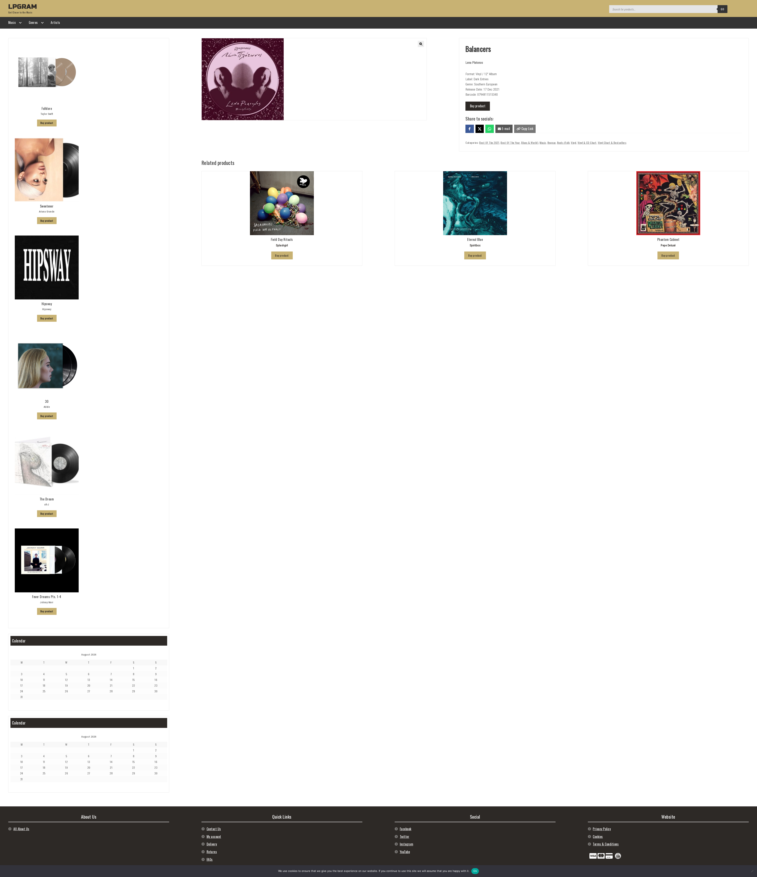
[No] (752, 871)
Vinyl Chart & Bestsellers (612, 142)
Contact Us (214, 829)
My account (214, 836)
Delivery (212, 844)
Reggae (551, 142)
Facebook (405, 829)
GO (722, 9)
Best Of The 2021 (489, 142)
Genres (33, 22)
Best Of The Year (510, 142)
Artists (55, 22)
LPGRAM (22, 6)
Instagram (406, 844)
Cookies (598, 836)
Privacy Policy (602, 829)
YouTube (405, 851)
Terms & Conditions (606, 844)
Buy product (478, 106)
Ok (475, 870)
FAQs (210, 859)
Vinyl (573, 142)
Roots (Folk (563, 142)
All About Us (21, 829)
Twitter (404, 836)
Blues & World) (529, 142)
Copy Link (526, 128)
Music (12, 22)
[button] (421, 44)
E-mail (505, 128)
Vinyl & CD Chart (587, 142)
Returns (212, 851)
